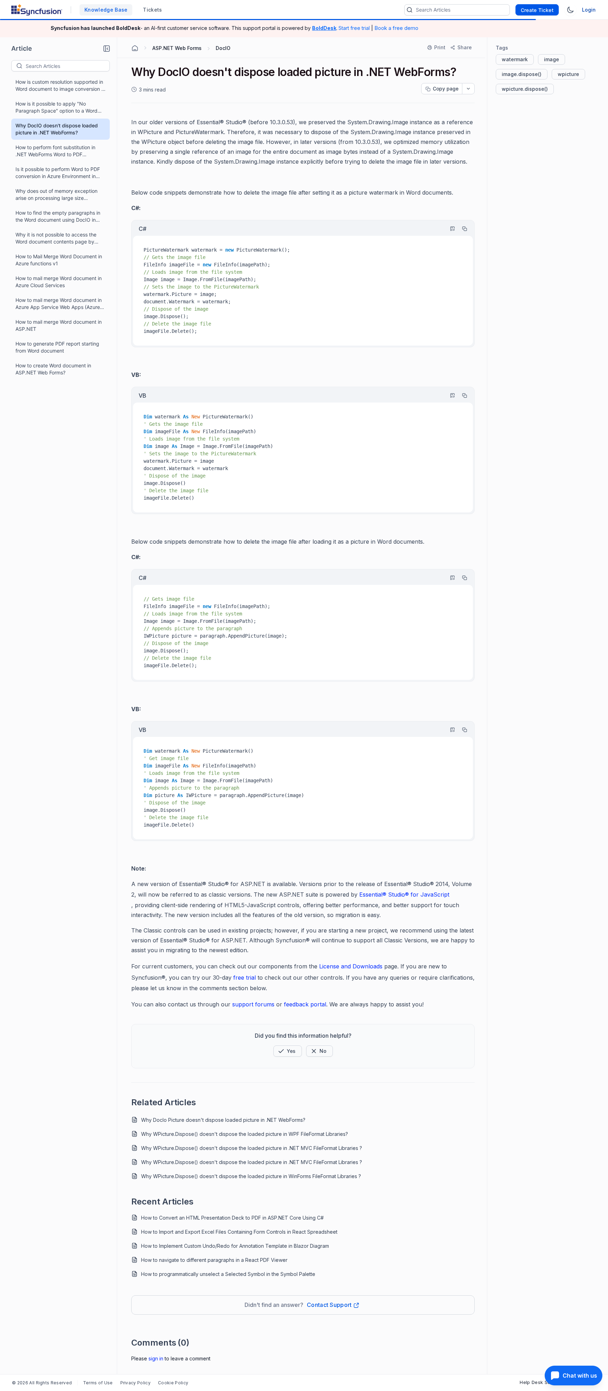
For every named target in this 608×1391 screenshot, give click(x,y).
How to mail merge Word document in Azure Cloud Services (58, 281)
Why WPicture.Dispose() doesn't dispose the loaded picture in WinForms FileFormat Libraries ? (251, 1176)
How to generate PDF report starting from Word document (57, 347)
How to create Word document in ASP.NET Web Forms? (53, 368)
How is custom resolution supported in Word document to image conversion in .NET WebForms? (60, 86)
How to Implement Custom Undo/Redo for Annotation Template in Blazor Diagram (235, 1246)
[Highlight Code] (449, 228)
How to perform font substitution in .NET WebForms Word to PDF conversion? (55, 151)
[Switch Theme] (570, 10)
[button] (107, 49)
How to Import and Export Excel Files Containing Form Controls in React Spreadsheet (239, 1232)
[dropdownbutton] (468, 88)
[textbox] (67, 66)
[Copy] (461, 228)
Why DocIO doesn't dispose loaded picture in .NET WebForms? (56, 128)
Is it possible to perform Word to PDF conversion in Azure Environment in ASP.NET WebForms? (57, 173)
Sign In (155, 1358)
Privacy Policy (135, 1382)
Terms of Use (98, 1382)
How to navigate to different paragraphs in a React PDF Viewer (214, 1260)
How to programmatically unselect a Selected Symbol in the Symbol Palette (228, 1274)
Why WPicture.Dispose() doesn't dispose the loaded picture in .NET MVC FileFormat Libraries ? (251, 1148)
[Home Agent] (134, 48)
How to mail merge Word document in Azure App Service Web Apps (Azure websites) (58, 304)
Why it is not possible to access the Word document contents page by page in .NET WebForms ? (55, 238)
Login (589, 10)
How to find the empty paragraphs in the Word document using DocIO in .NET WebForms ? (57, 216)
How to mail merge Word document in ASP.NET (58, 325)
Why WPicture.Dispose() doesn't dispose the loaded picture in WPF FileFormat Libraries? (244, 1134)
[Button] (319, 1051)
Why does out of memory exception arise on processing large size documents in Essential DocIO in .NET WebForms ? (58, 195)
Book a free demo (396, 28)
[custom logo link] (36, 9)
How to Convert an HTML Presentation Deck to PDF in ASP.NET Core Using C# (232, 1218)
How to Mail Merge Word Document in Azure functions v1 (58, 259)
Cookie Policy (173, 1382)
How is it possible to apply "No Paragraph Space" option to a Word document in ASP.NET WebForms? (56, 107)
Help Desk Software (542, 1382)
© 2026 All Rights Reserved (42, 1382)
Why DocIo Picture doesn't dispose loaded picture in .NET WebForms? (223, 1120)
